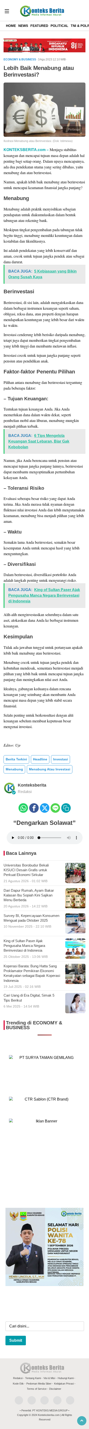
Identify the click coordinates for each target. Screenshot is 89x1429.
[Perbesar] (44, 135)
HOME (11, 26)
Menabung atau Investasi (49, 769)
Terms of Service (37, 1388)
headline (40, 759)
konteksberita (32, 785)
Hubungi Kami (66, 1378)
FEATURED (39, 26)
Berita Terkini (16, 759)
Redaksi (18, 1378)
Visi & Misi (49, 1378)
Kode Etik (18, 1383)
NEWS (23, 26)
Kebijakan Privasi (64, 1383)
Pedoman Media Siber (39, 1383)
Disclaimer (55, 1388)
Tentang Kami (33, 1378)
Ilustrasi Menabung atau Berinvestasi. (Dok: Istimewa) (38, 141)
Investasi (60, 759)
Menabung (14, 769)
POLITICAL (59, 26)
